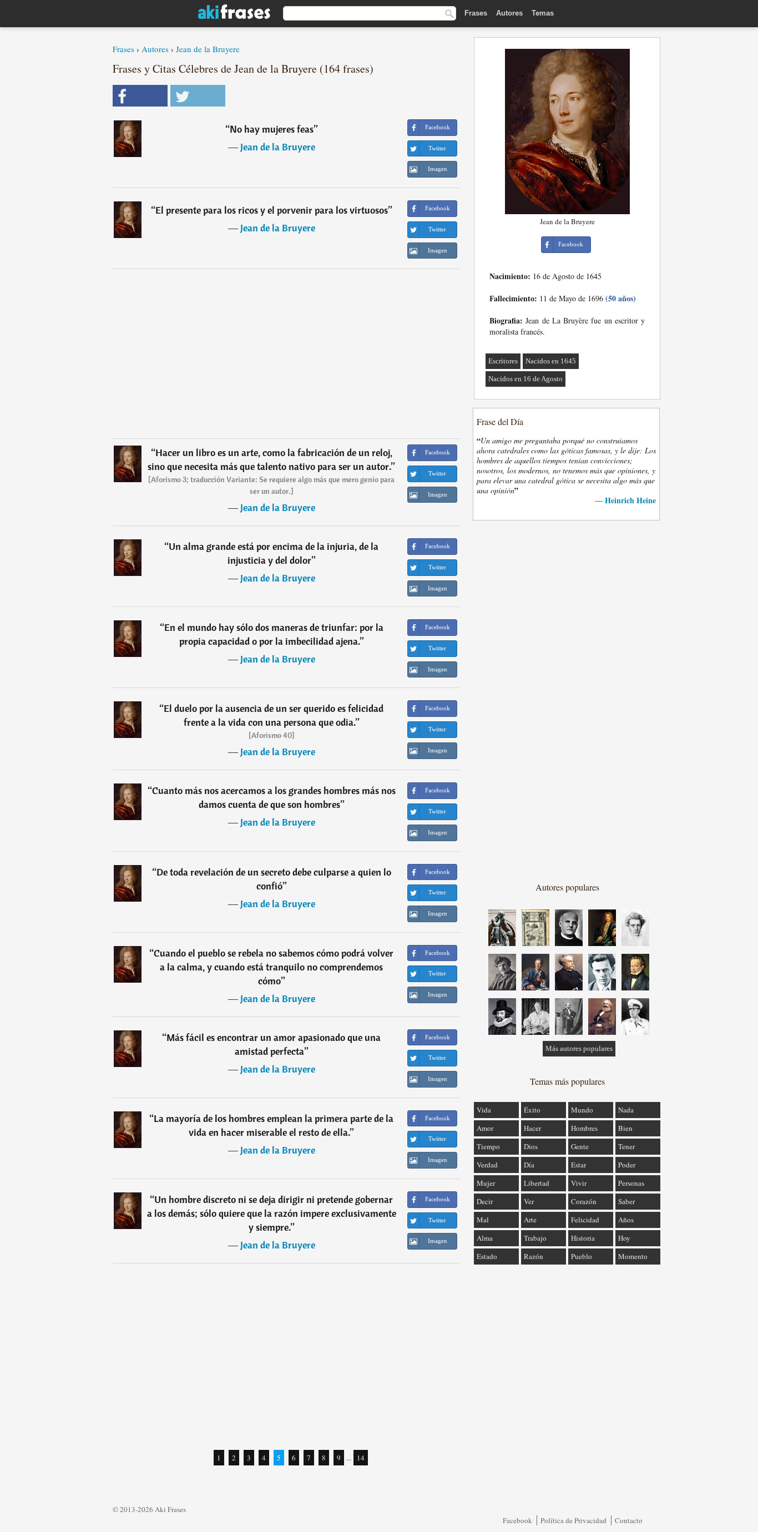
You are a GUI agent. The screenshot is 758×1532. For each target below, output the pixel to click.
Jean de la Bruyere (208, 48)
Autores (509, 13)
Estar (578, 1165)
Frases (475, 13)
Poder (626, 1165)
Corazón (584, 1201)
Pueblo (581, 1256)
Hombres (584, 1128)
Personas (631, 1183)
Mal (483, 1220)
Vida (484, 1110)
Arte (530, 1220)
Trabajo (535, 1238)
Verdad (487, 1165)
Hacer (532, 1128)
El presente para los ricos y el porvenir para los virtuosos (271, 210)
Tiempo (488, 1146)
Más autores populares (579, 1048)
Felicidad (585, 1220)
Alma (485, 1238)
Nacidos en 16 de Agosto (525, 379)
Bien (625, 1128)
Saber (626, 1201)
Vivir (579, 1183)
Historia (583, 1238)
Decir (485, 1201)
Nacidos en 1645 (550, 361)
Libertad (536, 1183)
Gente (580, 1146)
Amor (485, 1128)
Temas (543, 13)
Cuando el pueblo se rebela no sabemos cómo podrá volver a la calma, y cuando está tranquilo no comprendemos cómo (273, 967)
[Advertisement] (286, 353)
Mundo (582, 1110)
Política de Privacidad (573, 1520)
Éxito (532, 1110)
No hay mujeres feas (272, 129)
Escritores (503, 361)
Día (529, 1165)
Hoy (624, 1238)
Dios (531, 1146)
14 (361, 1458)
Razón (533, 1256)
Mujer (486, 1183)
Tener (626, 1146)
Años (626, 1220)
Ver (529, 1201)
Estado (487, 1256)
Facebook (517, 1520)
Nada (626, 1110)
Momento (633, 1256)
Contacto (629, 1520)
